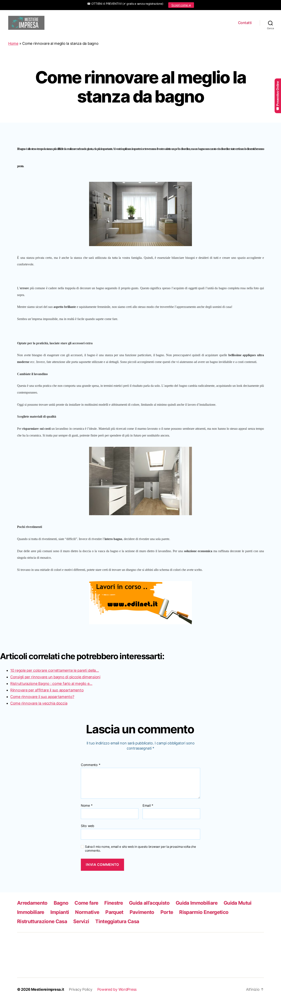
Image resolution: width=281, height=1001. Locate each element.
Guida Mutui (238, 903)
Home (13, 43)
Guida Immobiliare (196, 903)
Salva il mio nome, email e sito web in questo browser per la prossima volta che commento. (140, 848)
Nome (86, 805)
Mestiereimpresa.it (47, 989)
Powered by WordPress (117, 989)
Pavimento (142, 912)
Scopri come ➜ (181, 5)
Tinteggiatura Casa (117, 921)
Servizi (81, 921)
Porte (166, 912)
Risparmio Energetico (203, 912)
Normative (87, 912)
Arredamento (32, 903)
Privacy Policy (80, 989)
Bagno (61, 903)
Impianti (59, 912)
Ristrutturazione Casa (42, 921)
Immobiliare (30, 912)
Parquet (114, 912)
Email (148, 805)
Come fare (86, 903)
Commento (90, 765)
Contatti (245, 23)
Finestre (113, 903)
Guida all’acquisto (149, 903)
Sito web (87, 826)
